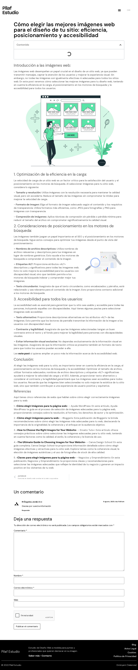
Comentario (20, 531)
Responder (26, 510)
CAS (128, 10)
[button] (119, 10)
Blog (134, 644)
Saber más (34, 655)
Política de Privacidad (125, 656)
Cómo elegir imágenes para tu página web (42, 406)
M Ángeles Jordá (30, 502)
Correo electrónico (24, 588)
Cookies (132, 652)
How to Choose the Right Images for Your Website (46, 430)
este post (24, 353)
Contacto (46, 655)
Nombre (18, 576)
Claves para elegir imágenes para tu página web (46, 457)
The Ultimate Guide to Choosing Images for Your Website (51, 442)
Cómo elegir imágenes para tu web (38, 418)
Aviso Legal (130, 648)
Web (16, 600)
